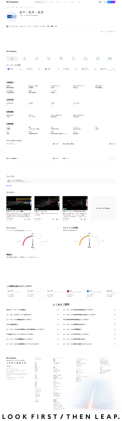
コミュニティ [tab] (36, 26)
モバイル (37, 399)
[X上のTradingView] (7, 363)
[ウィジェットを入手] (104, 31)
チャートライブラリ (104, 360)
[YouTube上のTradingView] (12, 363)
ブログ (54, 385)
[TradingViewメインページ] (11, 358)
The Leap (55, 371)
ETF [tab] (56, 26)
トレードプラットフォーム (105, 364)
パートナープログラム (104, 371)
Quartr (23, 377)
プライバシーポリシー (57, 402)
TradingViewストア (57, 393)
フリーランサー (79, 379)
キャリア (55, 387)
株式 (36, 363)
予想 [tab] (48, 26)
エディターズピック (80, 373)
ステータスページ (56, 409)
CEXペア (36, 368)
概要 (54, 367)
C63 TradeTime (56, 395)
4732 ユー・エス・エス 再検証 (14, 211)
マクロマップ (37, 394)
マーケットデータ (56, 362)
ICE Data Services (15, 368)
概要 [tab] (7, 26)
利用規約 (55, 399)
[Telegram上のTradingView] (20, 363)
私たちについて (56, 382)
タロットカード (56, 394)
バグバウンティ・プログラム (59, 408)
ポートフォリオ (38, 390)
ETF (36, 364)
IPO (35, 386)
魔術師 (77, 378)
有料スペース (79, 381)
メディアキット (56, 389)
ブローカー (55, 368)
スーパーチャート (38, 359)
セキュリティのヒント (57, 406)
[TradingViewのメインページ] (12, 2)
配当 (36, 385)
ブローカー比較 (56, 370)
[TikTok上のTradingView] (22, 363)
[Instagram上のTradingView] (15, 363)
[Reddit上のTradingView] (25, 363)
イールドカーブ (38, 391)
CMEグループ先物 (57, 375)
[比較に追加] (21, 69)
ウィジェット (102, 359)
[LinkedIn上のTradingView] (17, 363)
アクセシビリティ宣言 (57, 405)
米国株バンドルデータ (57, 378)
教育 (77, 371)
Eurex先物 (55, 376)
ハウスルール (79, 364)
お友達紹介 (78, 362)
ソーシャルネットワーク (81, 359)
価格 (54, 360)
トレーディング (79, 370)
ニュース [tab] (29, 26)
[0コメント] (25, 219)
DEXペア (36, 370)
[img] (37, 15)
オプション (37, 393)
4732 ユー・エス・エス (40, 211)
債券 (36, 366)
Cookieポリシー (56, 404)
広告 (101, 368)
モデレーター (79, 366)
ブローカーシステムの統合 (105, 370)
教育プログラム (103, 373)
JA (101, 2)
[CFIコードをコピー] (78, 133)
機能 (54, 359)
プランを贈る (56, 363)
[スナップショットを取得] (102, 31)
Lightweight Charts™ (104, 362)
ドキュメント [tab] (23, 26)
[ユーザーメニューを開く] (105, 2)
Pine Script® (37, 395)
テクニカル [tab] (42, 26)
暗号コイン (37, 367)
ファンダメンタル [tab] (14, 26)
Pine (36, 371)
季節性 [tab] (52, 26)
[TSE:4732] (7, 209)
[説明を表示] (11, 85)
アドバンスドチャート (104, 363)
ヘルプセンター (56, 386)
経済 (36, 382)
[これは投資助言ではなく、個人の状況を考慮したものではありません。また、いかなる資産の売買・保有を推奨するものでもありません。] (31, 230)
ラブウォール (79, 360)
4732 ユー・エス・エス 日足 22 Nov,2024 (74, 211)
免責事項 (55, 401)
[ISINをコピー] (63, 133)
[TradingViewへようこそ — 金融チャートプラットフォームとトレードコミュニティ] (11, 51)
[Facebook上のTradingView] (10, 363)
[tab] (53, 144)
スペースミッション (57, 383)
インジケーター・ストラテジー (82, 376)
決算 (36, 383)
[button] (54, 2)
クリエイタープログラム (81, 363)
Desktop (36, 401)
